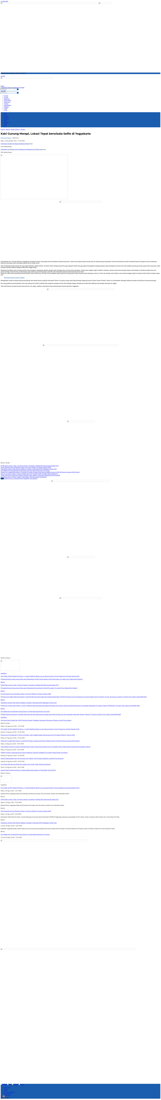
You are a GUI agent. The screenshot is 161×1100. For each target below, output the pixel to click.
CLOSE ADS (4, 1)
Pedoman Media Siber (9, 1092)
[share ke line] (27, 143)
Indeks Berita (7, 1095)
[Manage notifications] (3, 1096)
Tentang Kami (7, 1087)
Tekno (6, 104)
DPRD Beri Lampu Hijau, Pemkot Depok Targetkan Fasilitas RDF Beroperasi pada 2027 (30, 799)
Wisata (6, 107)
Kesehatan (7, 105)
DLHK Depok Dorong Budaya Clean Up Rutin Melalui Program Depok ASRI (26, 811)
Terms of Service (8, 1093)
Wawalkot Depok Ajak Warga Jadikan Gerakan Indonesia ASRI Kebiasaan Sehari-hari (29, 823)
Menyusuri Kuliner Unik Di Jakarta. (14, 277)
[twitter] (9, 87)
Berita (8, 129)
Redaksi (6, 1089)
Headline (26, 478)
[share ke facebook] (4, 143)
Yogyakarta (33, 478)
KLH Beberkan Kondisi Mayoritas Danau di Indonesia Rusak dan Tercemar (25, 834)
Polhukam (7, 100)
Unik (5, 110)
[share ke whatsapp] (15, 143)
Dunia (6, 97)
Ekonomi (7, 102)
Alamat (6, 1090)
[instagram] (15, 87)
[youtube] (21, 87)
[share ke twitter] (9, 143)
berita (21, 478)
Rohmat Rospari (6, 138)
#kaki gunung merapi (11, 478)
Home (6, 96)
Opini (6, 108)
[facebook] (4, 87)
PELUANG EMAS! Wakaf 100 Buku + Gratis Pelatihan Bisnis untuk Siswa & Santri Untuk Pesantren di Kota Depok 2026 (40, 788)
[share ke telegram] (22, 143)
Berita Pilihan (15, 129)
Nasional (7, 99)
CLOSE (3, 76)
